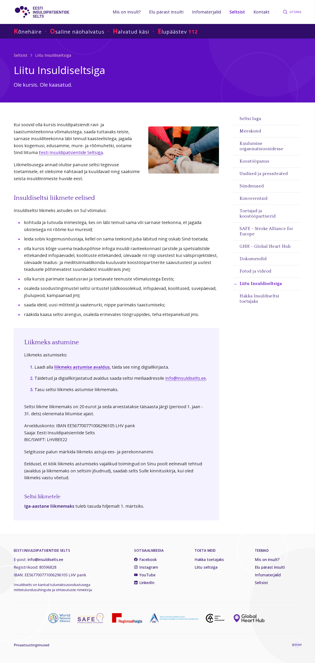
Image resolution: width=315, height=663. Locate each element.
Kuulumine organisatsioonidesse (261, 146)
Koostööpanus (254, 161)
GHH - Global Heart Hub (265, 246)
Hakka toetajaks (209, 559)
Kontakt (262, 12)
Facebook (148, 559)
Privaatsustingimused (31, 645)
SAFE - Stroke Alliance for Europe (266, 231)
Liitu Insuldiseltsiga (53, 55)
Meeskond (250, 131)
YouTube (147, 574)
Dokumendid (253, 259)
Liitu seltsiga (206, 567)
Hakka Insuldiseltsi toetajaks (259, 299)
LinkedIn (146, 582)
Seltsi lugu (250, 118)
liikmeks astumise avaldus (82, 367)
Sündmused (252, 186)
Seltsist (237, 12)
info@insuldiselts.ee (185, 378)
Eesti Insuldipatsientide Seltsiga (71, 152)
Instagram (148, 567)
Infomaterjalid (206, 12)
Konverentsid (253, 198)
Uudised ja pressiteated (264, 173)
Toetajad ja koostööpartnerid (258, 214)
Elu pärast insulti (166, 12)
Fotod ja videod (256, 271)
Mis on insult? (127, 12)
